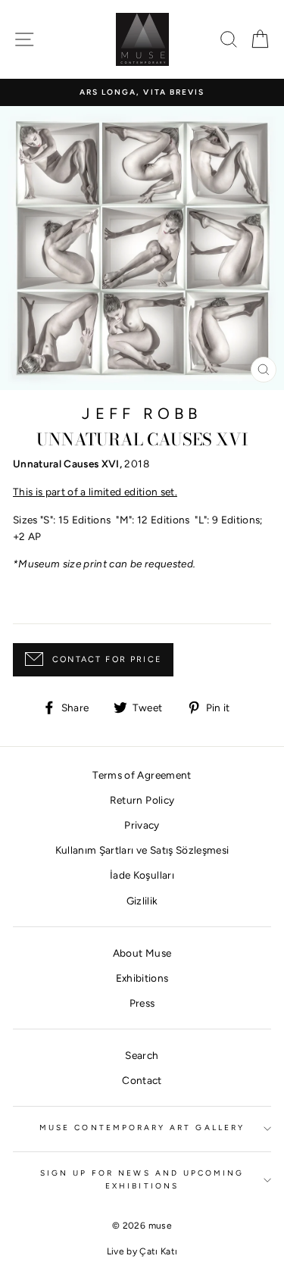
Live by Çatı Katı (142, 1251)
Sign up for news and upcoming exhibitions (142, 1179)
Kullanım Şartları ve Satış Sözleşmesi (142, 850)
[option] (142, 92)
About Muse (142, 953)
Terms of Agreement (141, 775)
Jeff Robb (141, 413)
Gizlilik (142, 901)
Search (141, 1055)
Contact (141, 1080)
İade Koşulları (142, 875)
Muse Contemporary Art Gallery (142, 1127)
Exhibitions (142, 978)
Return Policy (142, 800)
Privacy (141, 825)
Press (142, 1003)
